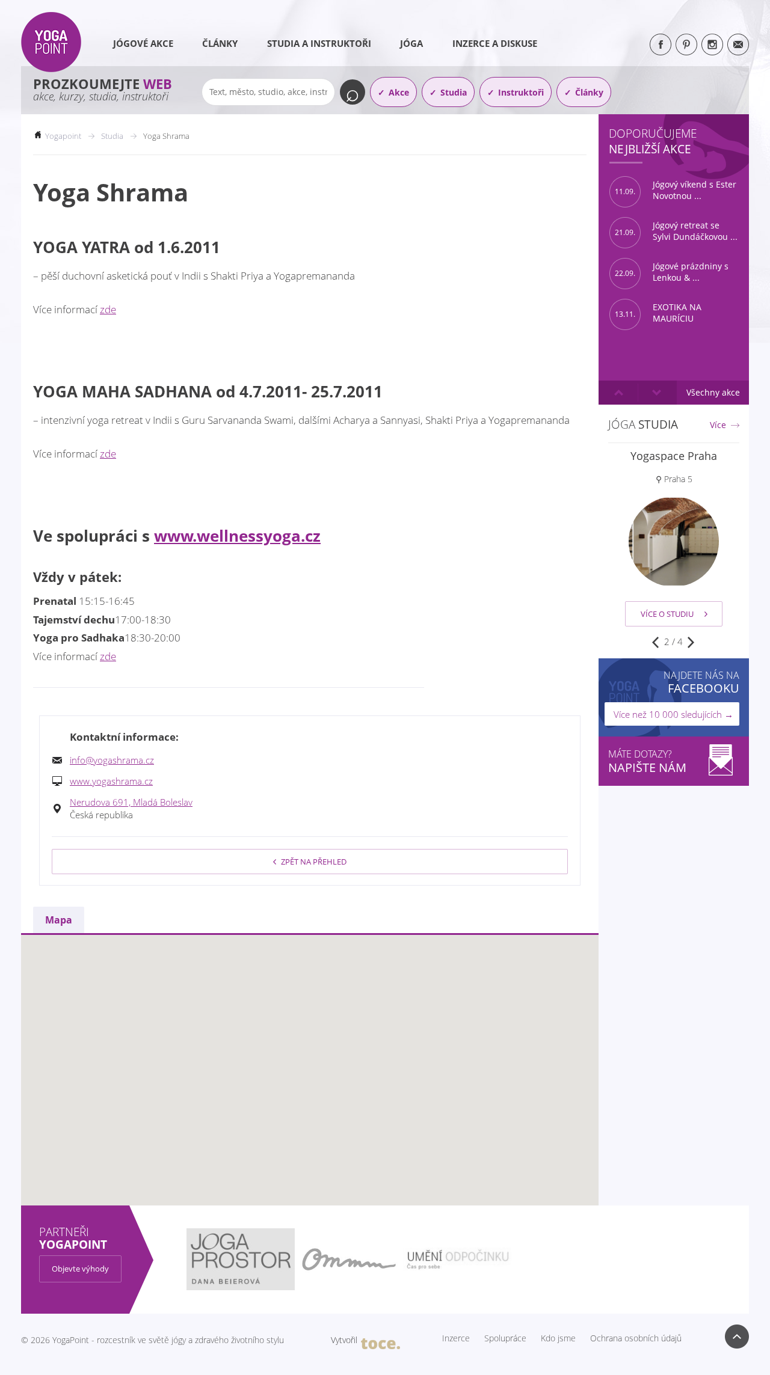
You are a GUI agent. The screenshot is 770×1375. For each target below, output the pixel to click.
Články (220, 43)
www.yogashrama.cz (111, 781)
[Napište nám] (738, 44)
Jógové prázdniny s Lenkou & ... (671, 272)
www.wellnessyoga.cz (237, 536)
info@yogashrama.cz (112, 760)
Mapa (58, 919)
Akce (399, 92)
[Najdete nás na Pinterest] (686, 44)
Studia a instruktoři (319, 43)
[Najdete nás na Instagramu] (712, 44)
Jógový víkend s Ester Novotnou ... (675, 190)
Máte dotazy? (647, 761)
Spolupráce (505, 1338)
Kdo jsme (558, 1338)
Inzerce (456, 1338)
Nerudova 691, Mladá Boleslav (131, 802)
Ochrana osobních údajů (636, 1338)
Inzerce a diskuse (494, 43)
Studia (453, 92)
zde (108, 309)
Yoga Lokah (674, 456)
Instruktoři (521, 92)
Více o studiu (667, 613)
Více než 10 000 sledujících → (673, 714)
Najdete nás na (701, 682)
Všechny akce (713, 392)
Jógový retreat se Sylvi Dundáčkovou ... (676, 231)
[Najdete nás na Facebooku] (660, 44)
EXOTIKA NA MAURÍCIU (658, 313)
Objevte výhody (80, 1268)
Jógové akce (143, 43)
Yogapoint (63, 135)
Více (718, 425)
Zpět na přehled (313, 861)
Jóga (411, 43)
